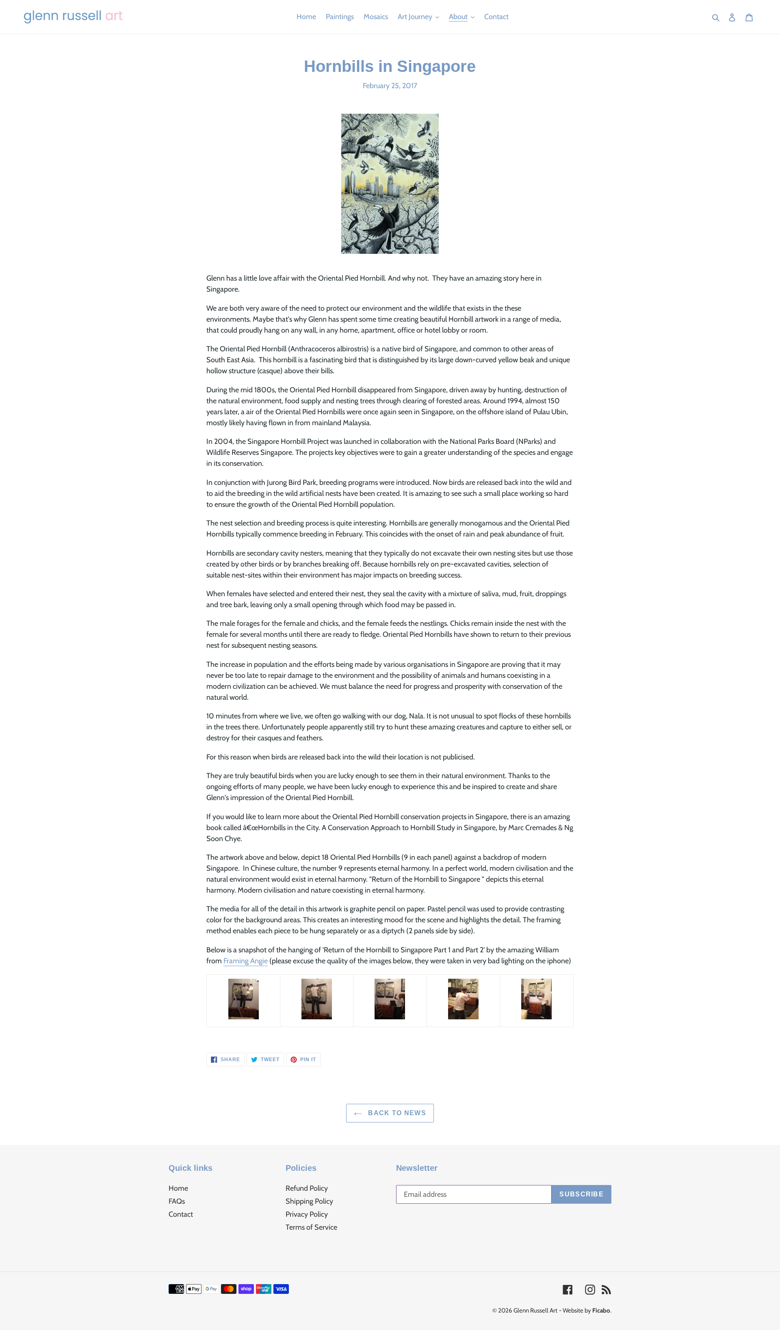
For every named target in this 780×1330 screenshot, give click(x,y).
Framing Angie (245, 960)
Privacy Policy (307, 1214)
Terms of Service (311, 1227)
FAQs (177, 1201)
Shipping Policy (309, 1201)
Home (178, 1188)
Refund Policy (307, 1188)
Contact (181, 1214)
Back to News (396, 1112)
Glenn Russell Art (535, 1310)
